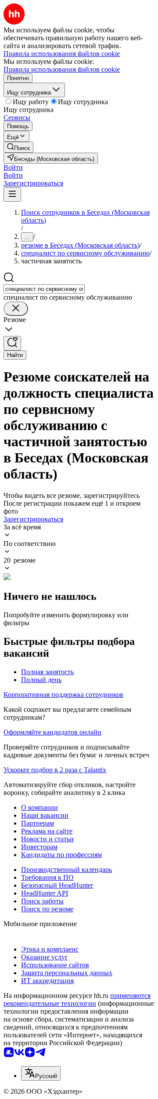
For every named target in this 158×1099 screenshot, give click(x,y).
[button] (13, 167)
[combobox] (44, 289)
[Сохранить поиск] (12, 343)
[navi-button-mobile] (12, 194)
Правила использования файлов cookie (62, 69)
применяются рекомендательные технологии (77, 999)
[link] (18, 147)
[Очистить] (16, 308)
